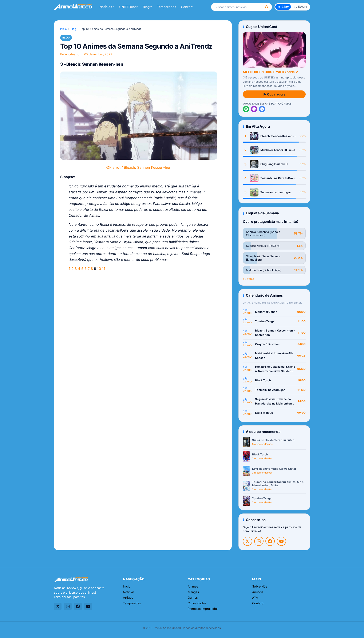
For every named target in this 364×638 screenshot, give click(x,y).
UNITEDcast (128, 7)
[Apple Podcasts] (254, 109)
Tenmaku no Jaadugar (275, 192)
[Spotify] (246, 109)
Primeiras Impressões (203, 608)
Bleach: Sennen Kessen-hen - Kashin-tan (277, 136)
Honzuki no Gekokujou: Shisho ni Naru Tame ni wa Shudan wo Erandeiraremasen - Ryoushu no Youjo (275, 369)
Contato (258, 603)
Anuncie (257, 592)
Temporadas (166, 7)
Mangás (193, 592)
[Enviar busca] (267, 7)
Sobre (185, 7)
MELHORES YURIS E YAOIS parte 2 (270, 72)
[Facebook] (270, 541)
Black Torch (263, 380)
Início (63, 29)
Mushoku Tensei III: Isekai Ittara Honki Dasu (278, 150)
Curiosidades (197, 603)
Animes (193, 586)
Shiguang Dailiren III (274, 164)
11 (103, 269)
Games (193, 597)
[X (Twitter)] (247, 541)
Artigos (128, 597)
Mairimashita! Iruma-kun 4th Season (274, 355)
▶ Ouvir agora (274, 94)
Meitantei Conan (266, 311)
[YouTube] (281, 541)
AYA (255, 597)
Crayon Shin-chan (267, 344)
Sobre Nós (259, 586)
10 (99, 269)
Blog (146, 7)
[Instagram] (259, 541)
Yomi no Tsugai (265, 321)
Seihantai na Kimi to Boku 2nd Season (277, 178)
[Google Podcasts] (262, 109)
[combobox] (236, 7)
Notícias (105, 7)
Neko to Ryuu (264, 412)
